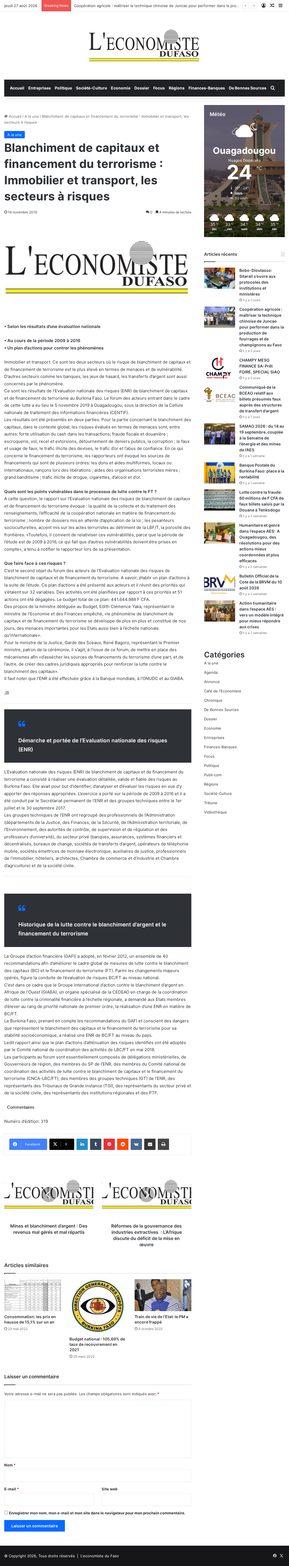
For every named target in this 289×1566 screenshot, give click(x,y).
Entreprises (39, 88)
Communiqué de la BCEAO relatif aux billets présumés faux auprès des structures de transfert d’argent (260, 399)
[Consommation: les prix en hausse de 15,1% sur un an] (32, 1295)
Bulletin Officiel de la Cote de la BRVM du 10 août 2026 (260, 582)
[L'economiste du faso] (144, 42)
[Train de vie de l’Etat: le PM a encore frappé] (163, 1295)
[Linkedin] (82, 1144)
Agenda (211, 672)
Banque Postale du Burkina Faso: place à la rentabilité (261, 471)
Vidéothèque (215, 812)
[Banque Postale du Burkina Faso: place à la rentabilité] (219, 473)
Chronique (213, 700)
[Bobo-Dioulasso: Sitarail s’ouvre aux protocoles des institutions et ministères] (219, 278)
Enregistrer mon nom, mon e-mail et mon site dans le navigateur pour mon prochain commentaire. (97, 1513)
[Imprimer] (163, 1144)
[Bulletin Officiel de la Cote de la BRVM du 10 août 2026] (219, 583)
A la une (32, 116)
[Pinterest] (109, 1144)
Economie (120, 88)
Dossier (141, 88)
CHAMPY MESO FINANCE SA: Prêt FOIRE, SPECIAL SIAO (259, 366)
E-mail (11, 1489)
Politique (63, 88)
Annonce (212, 681)
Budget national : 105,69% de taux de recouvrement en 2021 (97, 1344)
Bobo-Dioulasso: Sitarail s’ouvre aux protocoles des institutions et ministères (257, 282)
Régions (177, 88)
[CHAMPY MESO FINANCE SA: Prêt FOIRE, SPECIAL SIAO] (219, 368)
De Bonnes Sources (247, 88)
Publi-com (213, 775)
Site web (109, 1489)
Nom (10, 1465)
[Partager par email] (150, 1144)
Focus (159, 88)
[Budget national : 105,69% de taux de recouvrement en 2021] (97, 1306)
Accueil (17, 88)
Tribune (210, 803)
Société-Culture (91, 88)
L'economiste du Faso (99, 1556)
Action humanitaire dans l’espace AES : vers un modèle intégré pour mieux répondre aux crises (261, 615)
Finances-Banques (207, 88)
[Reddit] (122, 1144)
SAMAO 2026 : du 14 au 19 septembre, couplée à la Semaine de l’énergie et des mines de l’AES (261, 438)
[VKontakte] (136, 1144)
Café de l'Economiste (222, 691)
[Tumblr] (95, 1144)
